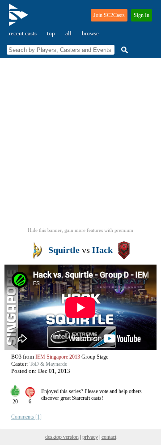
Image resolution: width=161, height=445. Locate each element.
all (68, 33)
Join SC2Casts (109, 15)
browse (90, 33)
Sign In (141, 15)
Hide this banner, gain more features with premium (80, 230)
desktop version (62, 437)
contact (109, 437)
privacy (90, 437)
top (51, 33)
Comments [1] (26, 417)
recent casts (23, 33)
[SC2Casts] (20, 18)
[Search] (123, 50)
